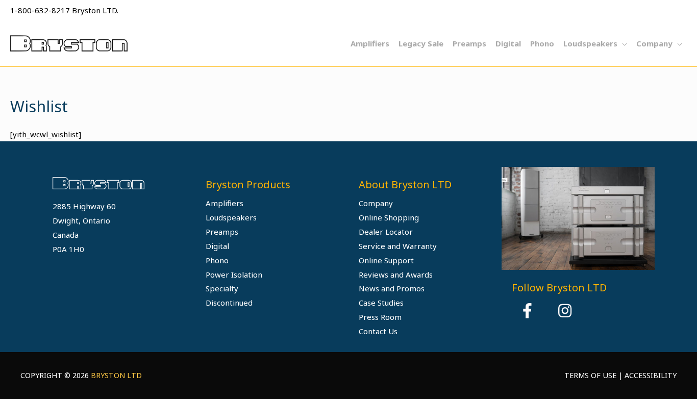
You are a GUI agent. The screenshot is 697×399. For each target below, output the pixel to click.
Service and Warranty (398, 246)
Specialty (222, 288)
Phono (217, 260)
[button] (527, 310)
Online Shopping (389, 217)
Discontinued (229, 302)
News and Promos (392, 288)
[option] (578, 218)
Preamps (222, 232)
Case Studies (381, 302)
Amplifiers (224, 203)
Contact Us (378, 331)
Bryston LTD (116, 375)
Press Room (380, 317)
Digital (217, 246)
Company (376, 203)
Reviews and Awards (396, 274)
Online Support (386, 260)
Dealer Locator (386, 232)
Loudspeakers (231, 217)
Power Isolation (234, 274)
